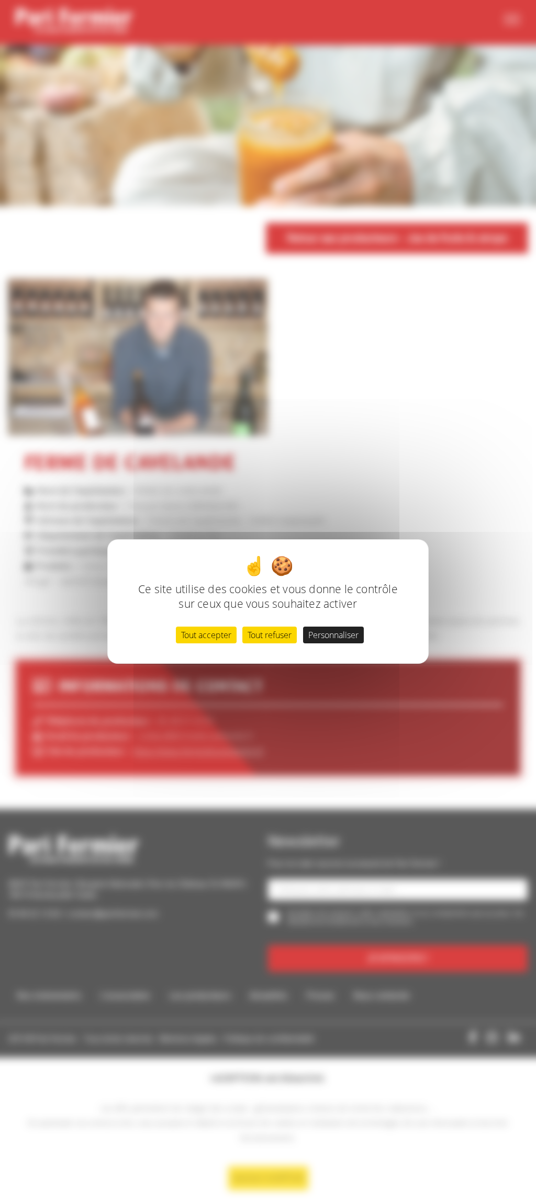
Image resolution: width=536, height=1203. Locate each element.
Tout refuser (270, 635)
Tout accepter (206, 635)
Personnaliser (333, 635)
